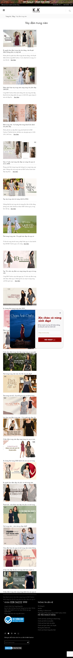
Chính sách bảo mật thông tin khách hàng (49, 618)
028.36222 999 (18, 602)
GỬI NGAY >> (49, 340)
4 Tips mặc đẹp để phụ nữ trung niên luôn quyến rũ (18, 570)
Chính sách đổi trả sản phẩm (45, 621)
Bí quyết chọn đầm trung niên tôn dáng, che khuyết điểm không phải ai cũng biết (18, 51)
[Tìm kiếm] (70, 10)
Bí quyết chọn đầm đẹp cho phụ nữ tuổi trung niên (18, 482)
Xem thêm (13, 60)
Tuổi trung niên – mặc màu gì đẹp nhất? (15, 526)
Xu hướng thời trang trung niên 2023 (14, 308)
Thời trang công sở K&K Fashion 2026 (55, 612)
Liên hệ (39, 608)
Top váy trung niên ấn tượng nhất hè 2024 (15, 199)
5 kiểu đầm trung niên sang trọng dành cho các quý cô (19, 592)
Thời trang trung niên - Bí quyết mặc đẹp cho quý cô (18, 236)
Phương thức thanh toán (44, 627)
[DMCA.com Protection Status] (13, 647)
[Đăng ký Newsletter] (28, 642)
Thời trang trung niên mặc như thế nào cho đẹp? (17, 374)
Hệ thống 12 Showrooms (44, 610)
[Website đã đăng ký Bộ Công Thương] (14, 619)
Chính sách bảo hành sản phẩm (46, 623)
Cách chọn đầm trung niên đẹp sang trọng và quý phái (19, 352)
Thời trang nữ (41, 612)
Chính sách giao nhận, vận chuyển (47, 625)
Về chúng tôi (41, 606)
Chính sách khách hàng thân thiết (46, 630)
